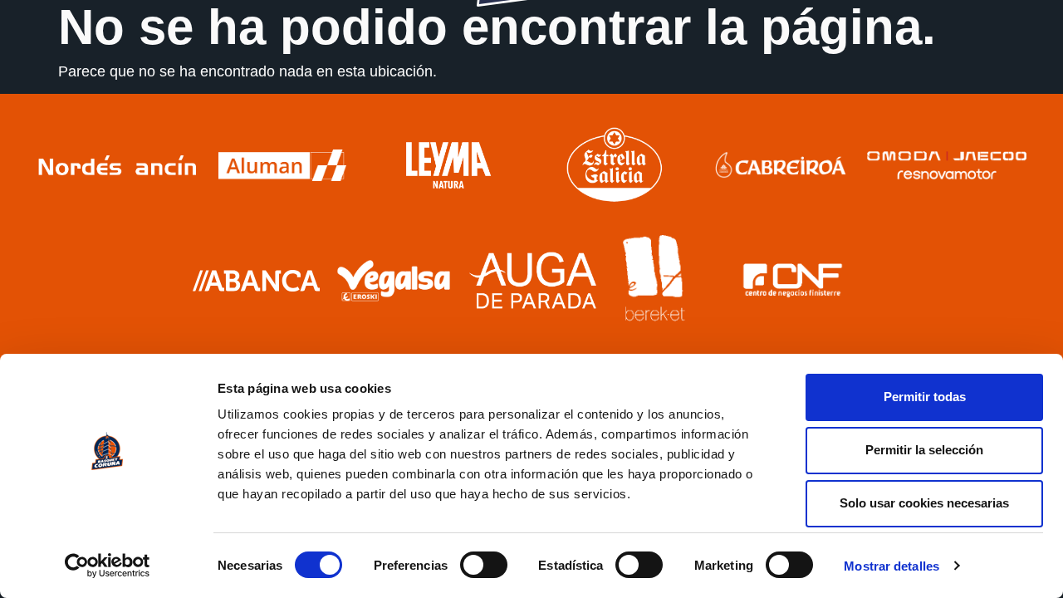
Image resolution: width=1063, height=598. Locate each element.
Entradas (763, 63)
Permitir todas (925, 397)
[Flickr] (1037, 104)
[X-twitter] (1012, 104)
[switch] (483, 564)
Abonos (680, 63)
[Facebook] (962, 104)
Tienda (926, 63)
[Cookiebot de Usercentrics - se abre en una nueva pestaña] (107, 565)
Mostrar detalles (891, 566)
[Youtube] (937, 104)
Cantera (276, 63)
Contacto (1006, 63)
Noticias (357, 63)
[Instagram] (987, 104)
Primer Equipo (155, 63)
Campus (848, 63)
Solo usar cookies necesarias (924, 503)
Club (44, 63)
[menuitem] (867, 105)
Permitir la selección (924, 450)
